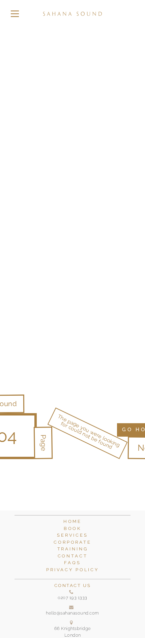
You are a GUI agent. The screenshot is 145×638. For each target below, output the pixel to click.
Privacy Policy (72, 569)
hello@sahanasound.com (72, 613)
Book (72, 528)
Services (72, 535)
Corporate (72, 542)
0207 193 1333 (72, 597)
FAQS (72, 562)
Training (72, 548)
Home (72, 521)
